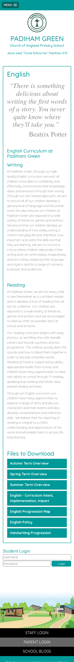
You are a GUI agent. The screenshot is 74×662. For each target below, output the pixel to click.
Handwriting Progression (30, 533)
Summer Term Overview (30, 485)
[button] (10, 5)
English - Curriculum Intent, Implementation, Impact (32, 498)
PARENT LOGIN (37, 642)
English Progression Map (30, 511)
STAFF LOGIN (37, 632)
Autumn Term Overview (29, 463)
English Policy (21, 522)
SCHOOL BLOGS (37, 651)
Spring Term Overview (28, 474)
